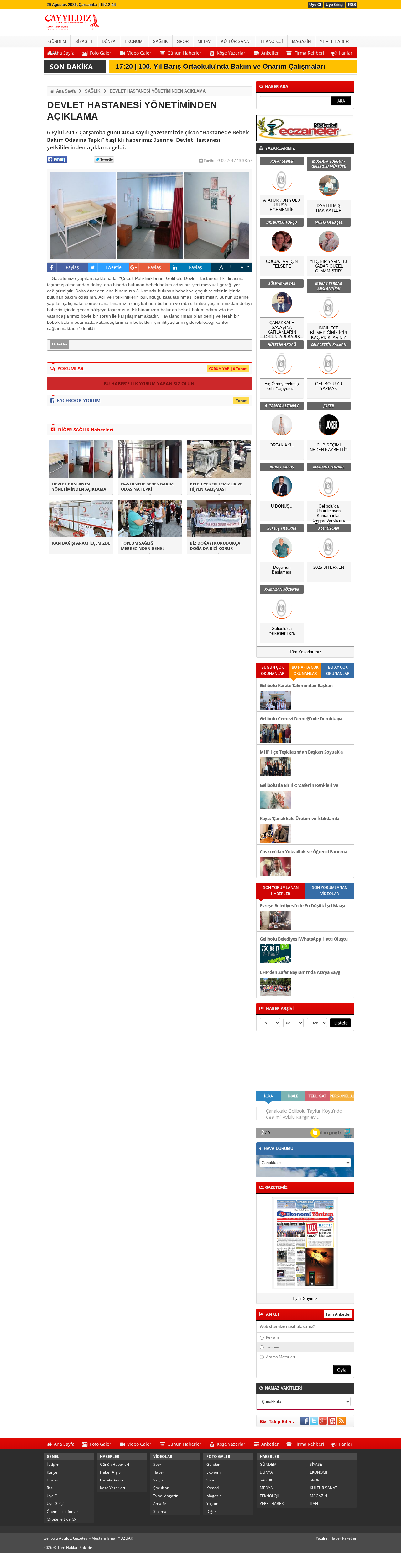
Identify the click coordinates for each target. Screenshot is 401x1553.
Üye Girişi (334, 5)
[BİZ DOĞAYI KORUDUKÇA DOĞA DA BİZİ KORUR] (219, 518)
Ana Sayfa (65, 91)
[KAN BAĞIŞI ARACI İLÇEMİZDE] (81, 518)
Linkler (52, 1480)
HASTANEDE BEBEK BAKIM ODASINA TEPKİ (147, 486)
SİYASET (317, 1464)
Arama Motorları (280, 1356)
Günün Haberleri (114, 1464)
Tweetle (113, 267)
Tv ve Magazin (165, 1495)
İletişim (53, 1464)
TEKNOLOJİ (269, 1495)
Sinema (159, 1511)
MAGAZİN (318, 1495)
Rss (50, 1488)
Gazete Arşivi (111, 1480)
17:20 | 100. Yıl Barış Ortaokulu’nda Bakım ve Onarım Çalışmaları (220, 66)
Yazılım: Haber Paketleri (336, 1538)
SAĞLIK (92, 91)
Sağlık (158, 1480)
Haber (158, 1472)
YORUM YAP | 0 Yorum (228, 368)
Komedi (213, 1488)
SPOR (314, 1480)
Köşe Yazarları (112, 1488)
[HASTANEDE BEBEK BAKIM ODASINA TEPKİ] (150, 459)
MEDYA (266, 1488)
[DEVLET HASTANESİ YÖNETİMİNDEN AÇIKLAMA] (81, 459)
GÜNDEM (268, 1464)
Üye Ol (315, 5)
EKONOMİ (318, 1472)
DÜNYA (266, 1472)
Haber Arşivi (111, 1472)
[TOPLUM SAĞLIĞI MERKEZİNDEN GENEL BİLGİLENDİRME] (150, 518)
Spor (157, 1464)
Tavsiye (272, 1347)
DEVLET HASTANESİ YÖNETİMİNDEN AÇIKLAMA (158, 91)
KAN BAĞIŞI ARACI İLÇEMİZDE (81, 543)
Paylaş (72, 267)
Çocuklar (161, 1488)
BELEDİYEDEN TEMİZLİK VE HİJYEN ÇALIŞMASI (216, 486)
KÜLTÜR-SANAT (323, 1488)
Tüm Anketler (338, 1314)
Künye (52, 1472)
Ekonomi (213, 1472)
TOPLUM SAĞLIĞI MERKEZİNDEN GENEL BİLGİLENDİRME (142, 546)
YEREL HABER (272, 1503)
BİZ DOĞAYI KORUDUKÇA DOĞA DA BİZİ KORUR (215, 546)
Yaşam (212, 1503)
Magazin (213, 1495)
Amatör (159, 1503)
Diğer (211, 1511)
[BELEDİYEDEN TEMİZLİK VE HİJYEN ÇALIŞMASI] (219, 459)
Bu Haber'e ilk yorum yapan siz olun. (149, 384)
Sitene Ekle (61, 1519)
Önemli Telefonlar (62, 1511)
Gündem (213, 1464)
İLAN (314, 1503)
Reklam (272, 1337)
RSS (352, 5)
